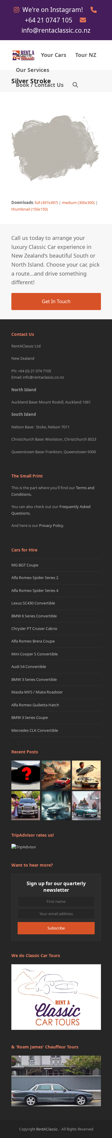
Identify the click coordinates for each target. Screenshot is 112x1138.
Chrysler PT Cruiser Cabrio (34, 628)
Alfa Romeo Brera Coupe (33, 641)
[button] (75, 85)
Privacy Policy (51, 525)
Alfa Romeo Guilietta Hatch (35, 705)
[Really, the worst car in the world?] (56, 805)
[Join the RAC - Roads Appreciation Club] (56, 774)
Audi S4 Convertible (28, 666)
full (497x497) (46, 202)
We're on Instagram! (53, 9)
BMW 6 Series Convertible (34, 616)
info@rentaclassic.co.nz (56, 30)
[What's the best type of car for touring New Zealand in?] (25, 774)
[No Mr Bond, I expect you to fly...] (86, 774)
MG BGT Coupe (24, 565)
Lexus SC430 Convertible (33, 603)
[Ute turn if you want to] (25, 805)
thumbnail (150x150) (29, 209)
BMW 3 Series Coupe (29, 717)
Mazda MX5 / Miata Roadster (37, 692)
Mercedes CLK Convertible (34, 730)
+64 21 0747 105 (49, 20)
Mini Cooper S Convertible (34, 654)
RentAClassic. (47, 1129)
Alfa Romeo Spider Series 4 (34, 590)
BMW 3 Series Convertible (34, 679)
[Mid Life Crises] (86, 805)
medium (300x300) (78, 202)
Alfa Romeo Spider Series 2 (34, 577)
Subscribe (56, 928)
